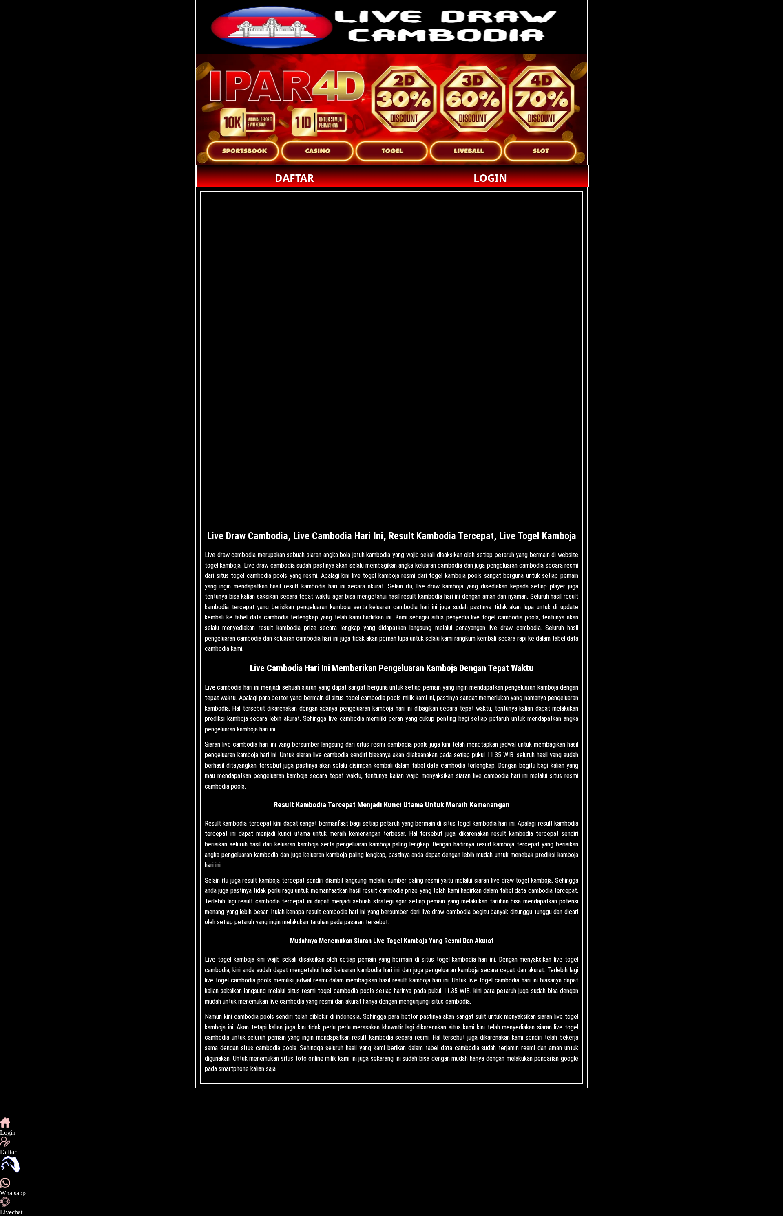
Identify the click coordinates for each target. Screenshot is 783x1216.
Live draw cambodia (230, 555)
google (569, 1058)
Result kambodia (226, 823)
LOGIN (490, 178)
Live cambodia (223, 687)
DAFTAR (294, 178)
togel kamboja (236, 959)
